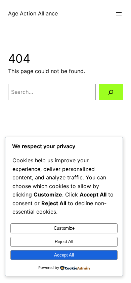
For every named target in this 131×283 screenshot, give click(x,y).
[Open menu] (119, 14)
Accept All (64, 255)
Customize (64, 228)
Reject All (64, 241)
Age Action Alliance (33, 13)
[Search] (111, 92)
